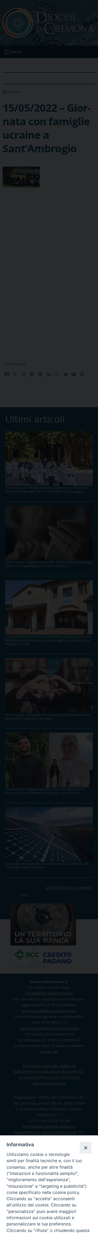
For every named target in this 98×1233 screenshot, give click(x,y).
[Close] (85, 1147)
